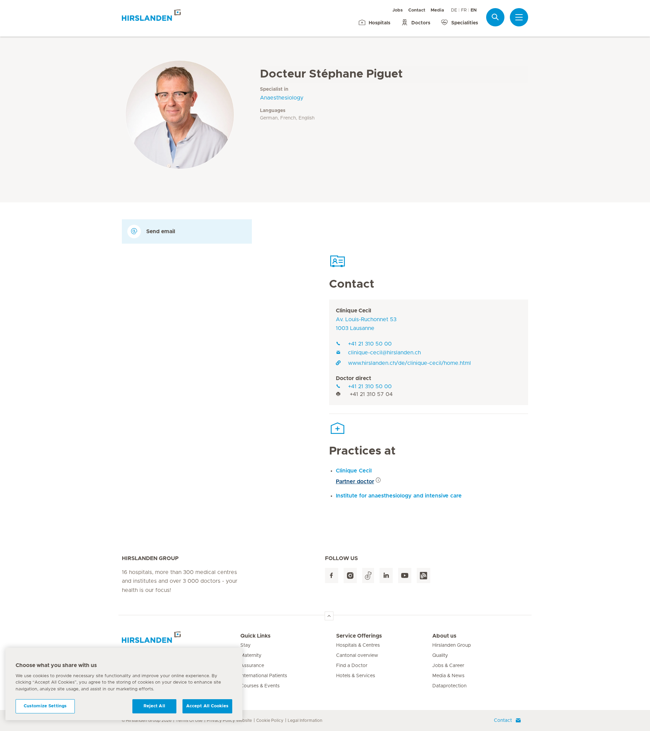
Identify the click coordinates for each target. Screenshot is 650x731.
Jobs (397, 10)
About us (444, 636)
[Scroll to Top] (329, 616)
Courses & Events (260, 686)
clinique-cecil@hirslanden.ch (384, 352)
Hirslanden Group (451, 645)
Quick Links (255, 636)
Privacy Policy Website (229, 720)
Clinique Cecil (353, 310)
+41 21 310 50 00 (370, 344)
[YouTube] (404, 575)
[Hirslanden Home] (181, 640)
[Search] (495, 17)
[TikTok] (368, 575)
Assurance (252, 665)
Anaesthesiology (281, 98)
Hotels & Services (355, 675)
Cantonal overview (357, 655)
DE (454, 10)
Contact (416, 10)
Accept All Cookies (207, 706)
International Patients (263, 675)
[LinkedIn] (386, 575)
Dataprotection (449, 686)
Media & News (448, 675)
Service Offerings (359, 636)
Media (437, 10)
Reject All (154, 706)
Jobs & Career (448, 665)
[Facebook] (331, 575)
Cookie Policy (269, 720)
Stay (245, 645)
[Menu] (519, 17)
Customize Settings (45, 706)
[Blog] (423, 575)
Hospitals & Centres (358, 645)
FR (464, 10)
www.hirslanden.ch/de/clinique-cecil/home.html (409, 363)
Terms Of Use (189, 720)
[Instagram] (350, 575)
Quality (440, 655)
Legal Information (305, 720)
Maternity (250, 655)
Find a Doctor (351, 665)
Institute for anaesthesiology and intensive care (399, 496)
